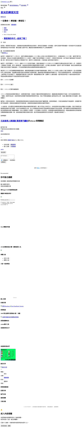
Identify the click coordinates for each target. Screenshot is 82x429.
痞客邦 (10, 140)
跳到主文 (3, 16)
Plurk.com (15, 297)
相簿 (5, 28)
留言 (13, 140)
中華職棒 (13, 146)
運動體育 (13, 24)
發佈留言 (3, 162)
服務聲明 (56, 406)
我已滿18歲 (4, 425)
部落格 (6, 30)
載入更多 (3, 152)
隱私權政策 (50, 406)
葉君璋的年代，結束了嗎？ (15, 38)
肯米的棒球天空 (10, 12)
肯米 (2, 131)
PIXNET (29, 406)
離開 (9, 425)
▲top (2, 149)
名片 (5, 31)
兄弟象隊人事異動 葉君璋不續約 (14, 121)
